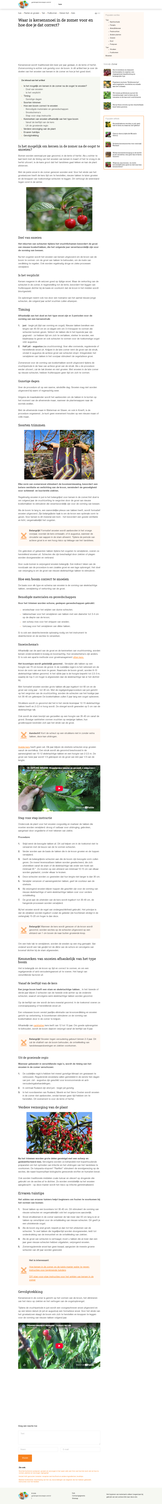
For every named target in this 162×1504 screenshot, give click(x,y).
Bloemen (109, 56)
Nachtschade (115, 22)
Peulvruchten (114, 31)
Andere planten (115, 35)
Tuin (107, 20)
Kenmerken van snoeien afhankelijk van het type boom (51, 119)
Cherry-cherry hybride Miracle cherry (125, 134)
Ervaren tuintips (31, 132)
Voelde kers (24, 747)
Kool (111, 41)
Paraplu (112, 25)
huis (60, 4)
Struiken (113, 49)
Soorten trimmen (32, 103)
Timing (27, 96)
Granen (112, 38)
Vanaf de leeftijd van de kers (40, 122)
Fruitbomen (114, 52)
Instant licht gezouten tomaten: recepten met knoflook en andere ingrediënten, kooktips (51, 1476)
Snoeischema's (33, 113)
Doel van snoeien (34, 89)
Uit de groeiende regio (37, 126)
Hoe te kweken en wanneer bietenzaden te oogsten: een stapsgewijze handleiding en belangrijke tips (124, 73)
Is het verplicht (33, 93)
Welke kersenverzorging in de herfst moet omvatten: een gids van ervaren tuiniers (127, 154)
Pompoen (113, 44)
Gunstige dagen (34, 99)
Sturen (25, 1458)
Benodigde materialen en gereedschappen (47, 109)
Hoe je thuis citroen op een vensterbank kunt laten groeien (128, 106)
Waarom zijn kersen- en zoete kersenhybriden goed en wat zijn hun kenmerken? (127, 165)
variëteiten (39, 1026)
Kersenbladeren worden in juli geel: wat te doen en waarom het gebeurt (127, 124)
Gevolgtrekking (31, 136)
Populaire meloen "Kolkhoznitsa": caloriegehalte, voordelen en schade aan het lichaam (127, 84)
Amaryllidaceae (115, 28)
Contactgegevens (78, 1496)
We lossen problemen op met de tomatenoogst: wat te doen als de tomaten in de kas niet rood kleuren (127, 95)
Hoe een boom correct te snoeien (41, 106)
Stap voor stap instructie (38, 116)
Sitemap (75, 1498)
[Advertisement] (59, 45)
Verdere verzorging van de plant (40, 129)
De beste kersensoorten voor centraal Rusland (127, 144)
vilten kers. (78, 657)
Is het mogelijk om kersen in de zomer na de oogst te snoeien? (55, 86)
